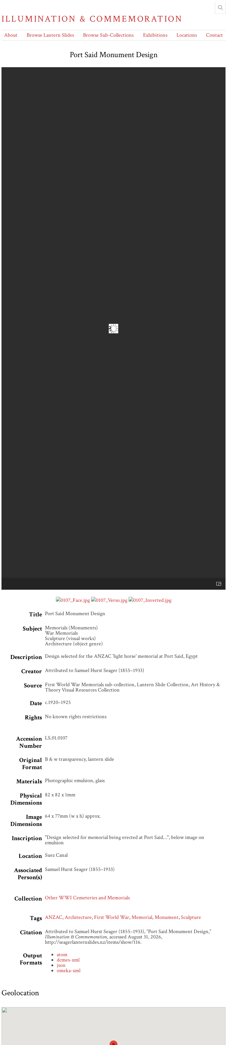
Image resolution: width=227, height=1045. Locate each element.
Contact (214, 35)
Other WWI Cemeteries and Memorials (87, 897)
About (10, 35)
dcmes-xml (68, 959)
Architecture (78, 917)
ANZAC (53, 917)
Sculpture (191, 917)
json (61, 965)
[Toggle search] (220, 7)
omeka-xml (68, 970)
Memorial (142, 917)
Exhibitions (155, 35)
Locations (186, 35)
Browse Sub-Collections (108, 35)
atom (62, 954)
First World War (111, 917)
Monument (167, 917)
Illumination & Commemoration (92, 19)
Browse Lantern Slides (50, 35)
